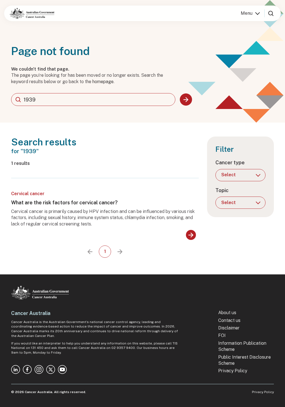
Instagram (39, 369)
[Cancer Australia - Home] (32, 13)
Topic (222, 190)
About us (227, 312)
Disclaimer (229, 328)
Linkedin (15, 369)
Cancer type (230, 162)
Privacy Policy (232, 370)
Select (228, 174)
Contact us (229, 320)
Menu (246, 13)
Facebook (27, 369)
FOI (222, 335)
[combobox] (93, 99)
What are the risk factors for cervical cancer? (64, 202)
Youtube (62, 369)
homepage (103, 81)
